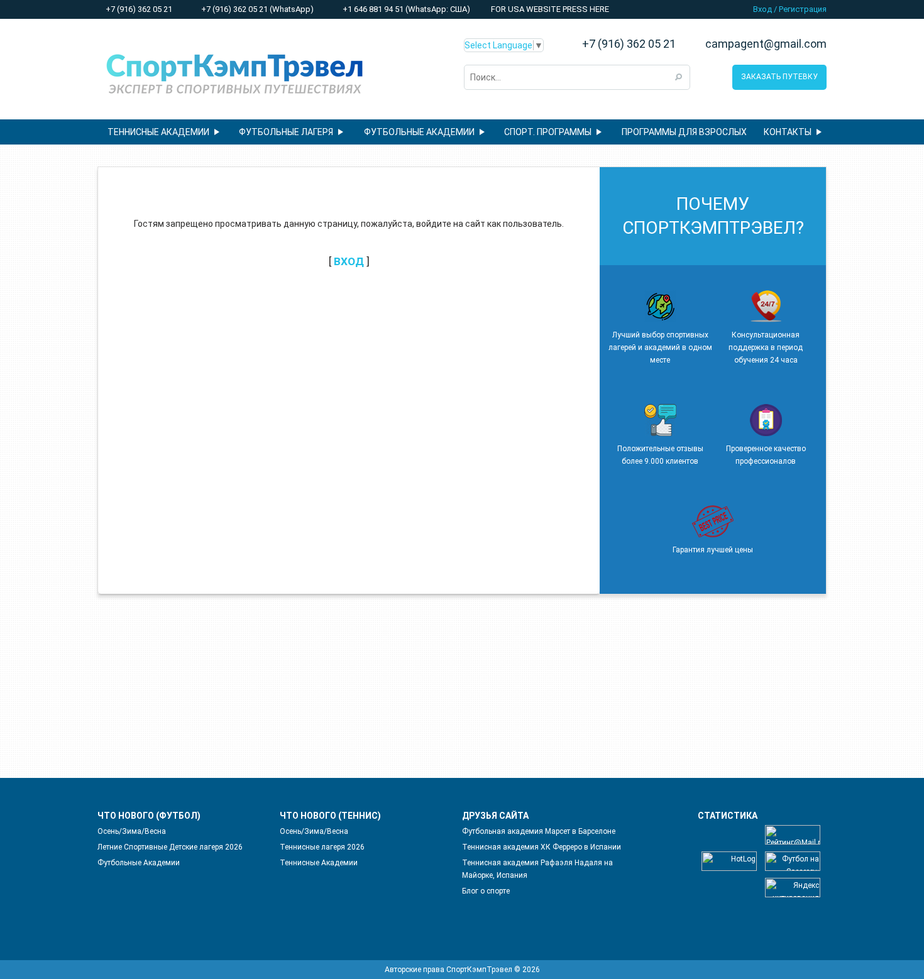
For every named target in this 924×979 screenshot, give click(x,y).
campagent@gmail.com (766, 44)
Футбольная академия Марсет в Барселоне (538, 831)
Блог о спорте (486, 891)
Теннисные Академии (319, 862)
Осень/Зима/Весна (131, 831)
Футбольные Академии (138, 862)
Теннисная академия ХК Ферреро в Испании (541, 847)
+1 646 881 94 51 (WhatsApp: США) (405, 9)
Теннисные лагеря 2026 (322, 847)
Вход (762, 9)
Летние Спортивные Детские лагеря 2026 (170, 847)
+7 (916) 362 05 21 (138, 9)
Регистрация (803, 9)
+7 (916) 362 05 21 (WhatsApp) (256, 9)
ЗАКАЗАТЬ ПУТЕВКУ (779, 76)
